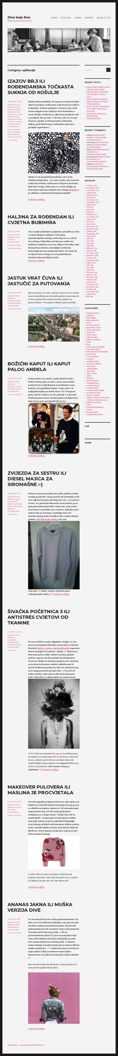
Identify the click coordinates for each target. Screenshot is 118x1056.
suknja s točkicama (15, 137)
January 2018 (91, 275)
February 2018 (92, 272)
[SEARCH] (108, 70)
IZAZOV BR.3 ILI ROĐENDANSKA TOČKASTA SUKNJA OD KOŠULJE (41, 86)
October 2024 (92, 185)
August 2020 (91, 219)
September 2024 (93, 188)
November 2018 (92, 255)
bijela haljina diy (93, 320)
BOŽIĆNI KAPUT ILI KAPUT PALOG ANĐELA (39, 366)
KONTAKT (89, 18)
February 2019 (92, 248)
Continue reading (36, 199)
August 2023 (91, 193)
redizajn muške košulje (95, 390)
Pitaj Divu (90, 378)
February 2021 (92, 214)
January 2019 (91, 251)
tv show (19, 389)
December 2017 (92, 277)
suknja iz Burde (13, 134)
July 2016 (90, 297)
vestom (58, 753)
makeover (11, 301)
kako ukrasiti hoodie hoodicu (97, 352)
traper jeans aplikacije (95, 407)
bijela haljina (91, 318)
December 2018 (92, 253)
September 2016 (93, 292)
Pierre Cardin (92, 373)
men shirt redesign (94, 364)
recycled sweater (14, 303)
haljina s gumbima (94, 340)
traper (89, 405)
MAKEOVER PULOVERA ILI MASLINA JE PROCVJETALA (40, 789)
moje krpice (91, 366)
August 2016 (91, 294)
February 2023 (92, 195)
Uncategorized (13, 126)
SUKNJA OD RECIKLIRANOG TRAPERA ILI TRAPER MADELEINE (98, 166)
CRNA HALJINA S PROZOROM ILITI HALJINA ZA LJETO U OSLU (97, 94)
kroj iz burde (17, 114)
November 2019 (92, 229)
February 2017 (92, 280)
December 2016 (92, 284)
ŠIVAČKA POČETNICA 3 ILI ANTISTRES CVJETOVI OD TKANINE (39, 617)
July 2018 (90, 265)
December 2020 (93, 217)
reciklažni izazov (14, 117)
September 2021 (93, 202)
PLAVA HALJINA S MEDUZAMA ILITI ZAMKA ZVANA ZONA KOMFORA (98, 109)
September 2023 (93, 190)
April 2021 (90, 212)
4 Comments (12, 514)
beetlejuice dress (14, 245)
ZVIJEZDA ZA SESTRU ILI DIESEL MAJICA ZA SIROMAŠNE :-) (37, 478)
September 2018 (93, 260)
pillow (18, 301)
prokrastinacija (13, 642)
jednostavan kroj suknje (96, 347)
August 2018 (91, 263)
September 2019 (93, 234)
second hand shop (93, 393)
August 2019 (91, 236)
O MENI (77, 18)
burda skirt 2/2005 (14, 109)
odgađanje (12, 640)
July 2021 (90, 207)
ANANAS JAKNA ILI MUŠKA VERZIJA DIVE (40, 907)
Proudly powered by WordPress (32, 1045)
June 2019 (90, 241)
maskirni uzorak (93, 361)
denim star (91, 332)
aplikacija (11, 107)
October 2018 (91, 258)
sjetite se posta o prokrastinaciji (53, 648)
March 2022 (91, 198)
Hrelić (17, 925)
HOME (54, 18)
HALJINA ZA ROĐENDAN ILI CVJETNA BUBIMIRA (41, 219)
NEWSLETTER (103, 18)
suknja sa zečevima (94, 402)
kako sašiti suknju (93, 349)
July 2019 (90, 239)
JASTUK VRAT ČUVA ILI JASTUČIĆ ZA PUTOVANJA (39, 280)
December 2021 (92, 200)
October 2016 (91, 289)
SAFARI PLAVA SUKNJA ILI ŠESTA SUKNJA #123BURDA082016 (96, 116)
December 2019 (92, 227)
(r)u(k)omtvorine (14, 105)
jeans (15, 501)
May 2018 (90, 268)
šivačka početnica (14, 645)
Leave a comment (14, 248)
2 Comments (12, 140)
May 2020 (90, 222)
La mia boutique (93, 357)
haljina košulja (92, 337)
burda (17, 107)
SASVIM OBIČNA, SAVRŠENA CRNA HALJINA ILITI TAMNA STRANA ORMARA (97, 101)
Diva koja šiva (19, 17)
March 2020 (91, 224)
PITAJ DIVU (65, 18)
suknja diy (16, 132)
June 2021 (90, 210)
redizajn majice (92, 388)
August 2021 (91, 205)
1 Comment (12, 650)
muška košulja (92, 369)
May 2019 (90, 243)
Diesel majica (92, 335)
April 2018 (90, 270)
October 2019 (91, 231)
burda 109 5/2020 (93, 325)
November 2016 (92, 287)
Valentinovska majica (47, 519)
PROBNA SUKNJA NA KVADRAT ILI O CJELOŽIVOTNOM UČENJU (98, 152)
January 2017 (91, 282)
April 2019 (90, 246)
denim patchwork (93, 330)
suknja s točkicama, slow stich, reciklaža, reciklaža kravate (15, 121)
